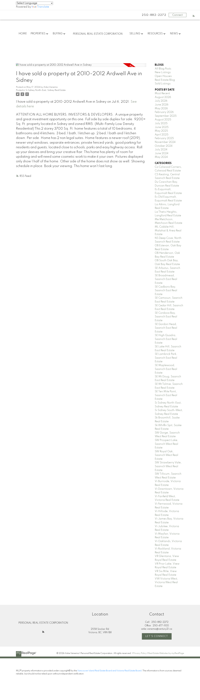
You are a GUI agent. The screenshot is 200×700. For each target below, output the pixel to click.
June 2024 (161, 153)
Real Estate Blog (165, 80)
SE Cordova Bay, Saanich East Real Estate (166, 317)
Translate (43, 7)
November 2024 (165, 142)
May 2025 (161, 131)
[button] (193, 15)
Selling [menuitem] (134, 33)
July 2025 (161, 123)
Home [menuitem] (23, 33)
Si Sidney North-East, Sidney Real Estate (45, 90)
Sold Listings (163, 83)
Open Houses (163, 76)
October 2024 (163, 146)
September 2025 (166, 116)
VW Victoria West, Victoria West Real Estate (166, 582)
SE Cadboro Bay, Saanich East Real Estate (166, 290)
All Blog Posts (163, 68)
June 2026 (161, 104)
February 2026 (164, 112)
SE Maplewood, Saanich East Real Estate (166, 369)
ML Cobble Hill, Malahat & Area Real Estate (168, 231)
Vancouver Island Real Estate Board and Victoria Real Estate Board (109, 671)
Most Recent (162, 93)
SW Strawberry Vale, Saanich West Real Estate (168, 466)
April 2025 (161, 134)
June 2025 (162, 127)
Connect (177, 15)
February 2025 (164, 138)
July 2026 (161, 101)
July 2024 (161, 149)
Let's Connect (156, 636)
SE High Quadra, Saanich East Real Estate (166, 339)
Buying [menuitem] (58, 33)
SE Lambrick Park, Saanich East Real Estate (166, 358)
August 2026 (163, 97)
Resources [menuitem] (155, 33)
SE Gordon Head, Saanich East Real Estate (166, 328)
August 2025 (163, 119)
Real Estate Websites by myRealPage (166, 653)
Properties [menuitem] (38, 33)
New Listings (163, 72)
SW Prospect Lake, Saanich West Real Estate (166, 444)
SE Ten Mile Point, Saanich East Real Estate (166, 395)
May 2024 (161, 157)
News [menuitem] (174, 33)
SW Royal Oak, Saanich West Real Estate (166, 455)
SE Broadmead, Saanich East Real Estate (166, 279)
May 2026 (161, 108)
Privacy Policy (140, 653)
